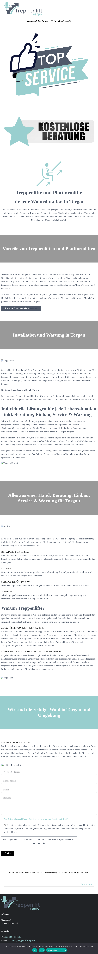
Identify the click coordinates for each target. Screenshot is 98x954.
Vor (90, 884)
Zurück (83, 884)
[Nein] (95, 948)
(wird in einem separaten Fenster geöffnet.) (35, 819)
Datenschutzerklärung (56, 950)
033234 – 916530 (13, 937)
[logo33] (23, 3)
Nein (42, 950)
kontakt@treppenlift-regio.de (22, 940)
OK (35, 950)
